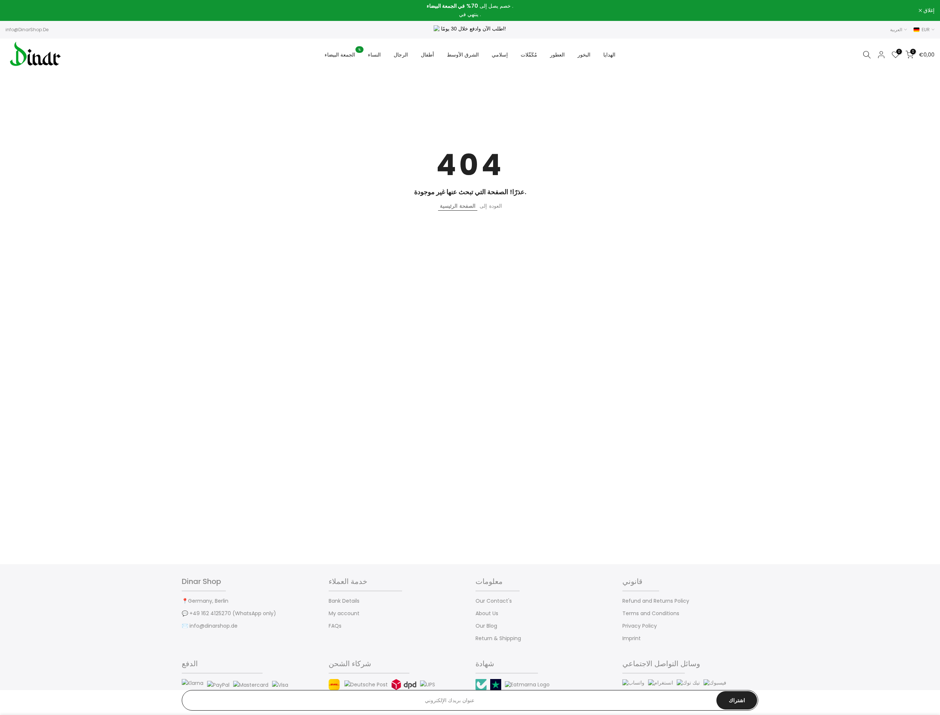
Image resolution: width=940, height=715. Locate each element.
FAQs (335, 626)
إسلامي (500, 54)
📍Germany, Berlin (205, 601)
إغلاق (15, 10)
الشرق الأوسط (463, 54)
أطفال (427, 54)
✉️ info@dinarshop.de (210, 626)
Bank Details (344, 601)
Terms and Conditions (650, 613)
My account (344, 613)
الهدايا (609, 54)
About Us (487, 613)
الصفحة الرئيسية (458, 206)
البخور (584, 54)
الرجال (401, 54)
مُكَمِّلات (529, 54)
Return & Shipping (498, 638)
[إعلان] (470, 10)
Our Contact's (494, 601)
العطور (557, 54)
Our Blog (486, 626)
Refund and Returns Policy (655, 601)
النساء (374, 54)
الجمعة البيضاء (343, 54)
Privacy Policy (639, 626)
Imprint (631, 638)
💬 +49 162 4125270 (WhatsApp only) (229, 613)
